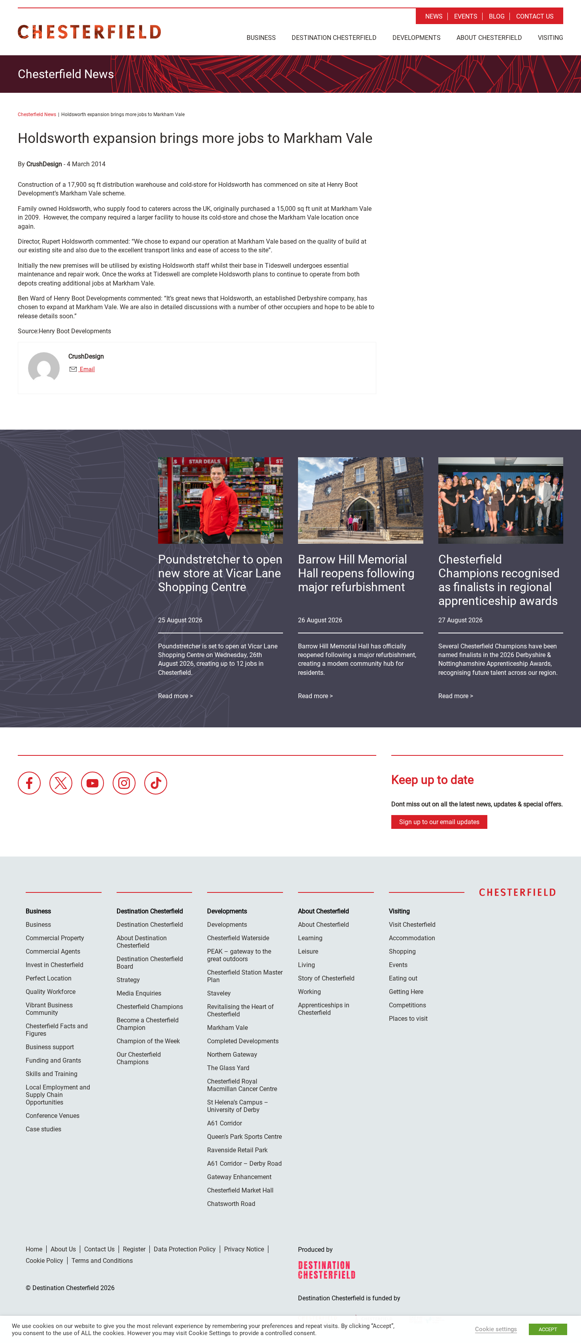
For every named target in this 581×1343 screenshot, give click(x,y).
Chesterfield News (37, 114)
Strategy (128, 980)
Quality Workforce (50, 992)
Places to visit (408, 1018)
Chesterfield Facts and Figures (57, 1029)
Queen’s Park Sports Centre (244, 1136)
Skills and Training (51, 1074)
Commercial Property (55, 938)
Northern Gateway (232, 1054)
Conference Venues (52, 1115)
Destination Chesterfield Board (150, 962)
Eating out (403, 978)
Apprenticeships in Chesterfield (323, 1008)
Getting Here (406, 992)
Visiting (550, 37)
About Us (63, 1249)
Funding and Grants (53, 1060)
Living (306, 965)
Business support (50, 1047)
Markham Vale (227, 1027)
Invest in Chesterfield (54, 965)
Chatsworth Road (231, 1204)
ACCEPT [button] (548, 1329)
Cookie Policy (44, 1260)
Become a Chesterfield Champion (148, 1023)
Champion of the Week (148, 1041)
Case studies (43, 1129)
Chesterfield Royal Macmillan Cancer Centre (242, 1085)
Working (309, 992)
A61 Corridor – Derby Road (244, 1163)
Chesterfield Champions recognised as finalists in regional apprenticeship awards (499, 580)
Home (34, 1249)
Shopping (402, 951)
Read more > (455, 696)
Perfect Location (49, 978)
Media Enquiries (139, 993)
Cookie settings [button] (496, 1329)
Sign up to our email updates (439, 822)
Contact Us (535, 16)
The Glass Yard (228, 1068)
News (434, 16)
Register (134, 1249)
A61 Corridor (224, 1123)
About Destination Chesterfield (142, 941)
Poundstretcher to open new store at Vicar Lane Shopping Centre (220, 573)
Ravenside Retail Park (237, 1150)
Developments (416, 37)
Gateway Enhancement (239, 1177)
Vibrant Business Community (49, 1008)
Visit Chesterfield (412, 924)
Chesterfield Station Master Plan (245, 976)
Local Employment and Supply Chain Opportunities (58, 1095)
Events (465, 16)
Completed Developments (243, 1041)
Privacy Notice (244, 1249)
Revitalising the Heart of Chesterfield (240, 1010)
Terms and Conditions (102, 1260)
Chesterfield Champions (150, 1007)
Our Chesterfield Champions (139, 1058)
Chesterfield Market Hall (240, 1190)
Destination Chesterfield (89, 31)
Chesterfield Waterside (238, 938)
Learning (310, 938)
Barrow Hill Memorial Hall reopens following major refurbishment (356, 573)
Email (86, 369)
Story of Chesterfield (326, 978)
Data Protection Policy (185, 1249)
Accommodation (412, 938)
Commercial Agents (53, 951)
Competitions (407, 1005)
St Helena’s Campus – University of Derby (237, 1106)
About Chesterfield (489, 37)
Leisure (308, 951)
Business (261, 37)
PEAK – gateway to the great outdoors (239, 955)
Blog (497, 16)
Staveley (219, 993)
